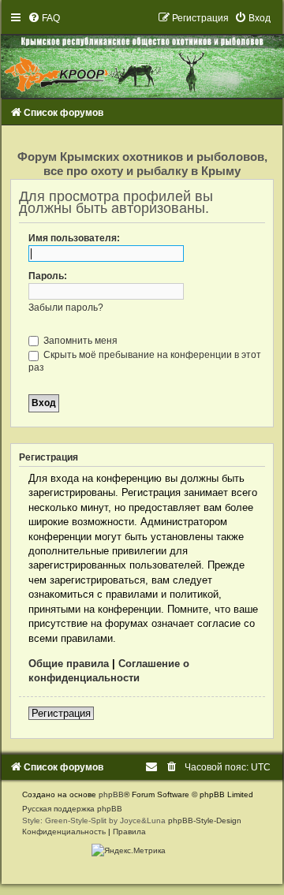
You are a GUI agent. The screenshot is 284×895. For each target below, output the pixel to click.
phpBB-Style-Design (204, 820)
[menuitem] (44, 18)
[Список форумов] (142, 55)
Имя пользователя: (74, 238)
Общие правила (68, 663)
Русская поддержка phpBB (72, 808)
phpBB (111, 794)
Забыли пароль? (65, 307)
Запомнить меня (79, 340)
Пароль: (47, 276)
